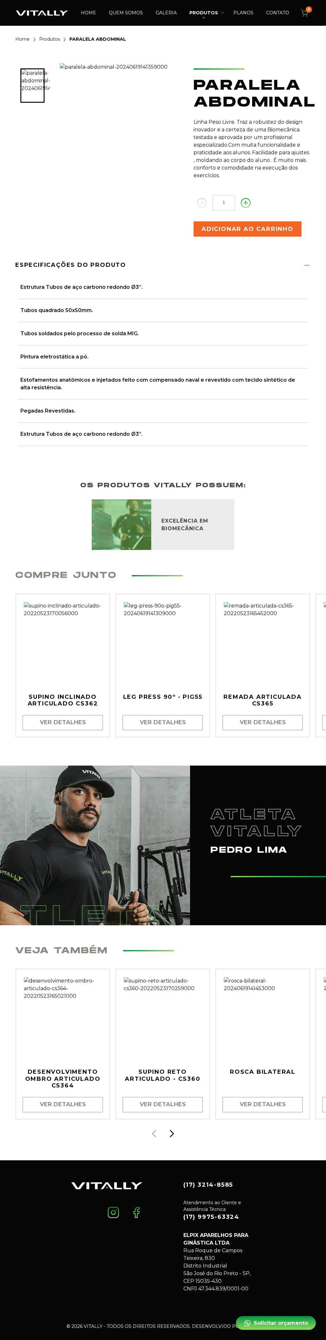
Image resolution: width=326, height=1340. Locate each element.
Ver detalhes (63, 722)
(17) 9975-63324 (211, 1216)
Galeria (166, 13)
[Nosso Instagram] (113, 1212)
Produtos (49, 39)
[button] (172, 1133)
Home (88, 13)
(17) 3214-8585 (208, 1184)
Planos (243, 13)
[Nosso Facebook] (136, 1212)
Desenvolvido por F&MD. (225, 1326)
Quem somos (126, 13)
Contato (277, 13)
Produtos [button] (203, 13)
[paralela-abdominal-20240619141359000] (121, 125)
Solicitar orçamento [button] (281, 1323)
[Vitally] (42, 13)
